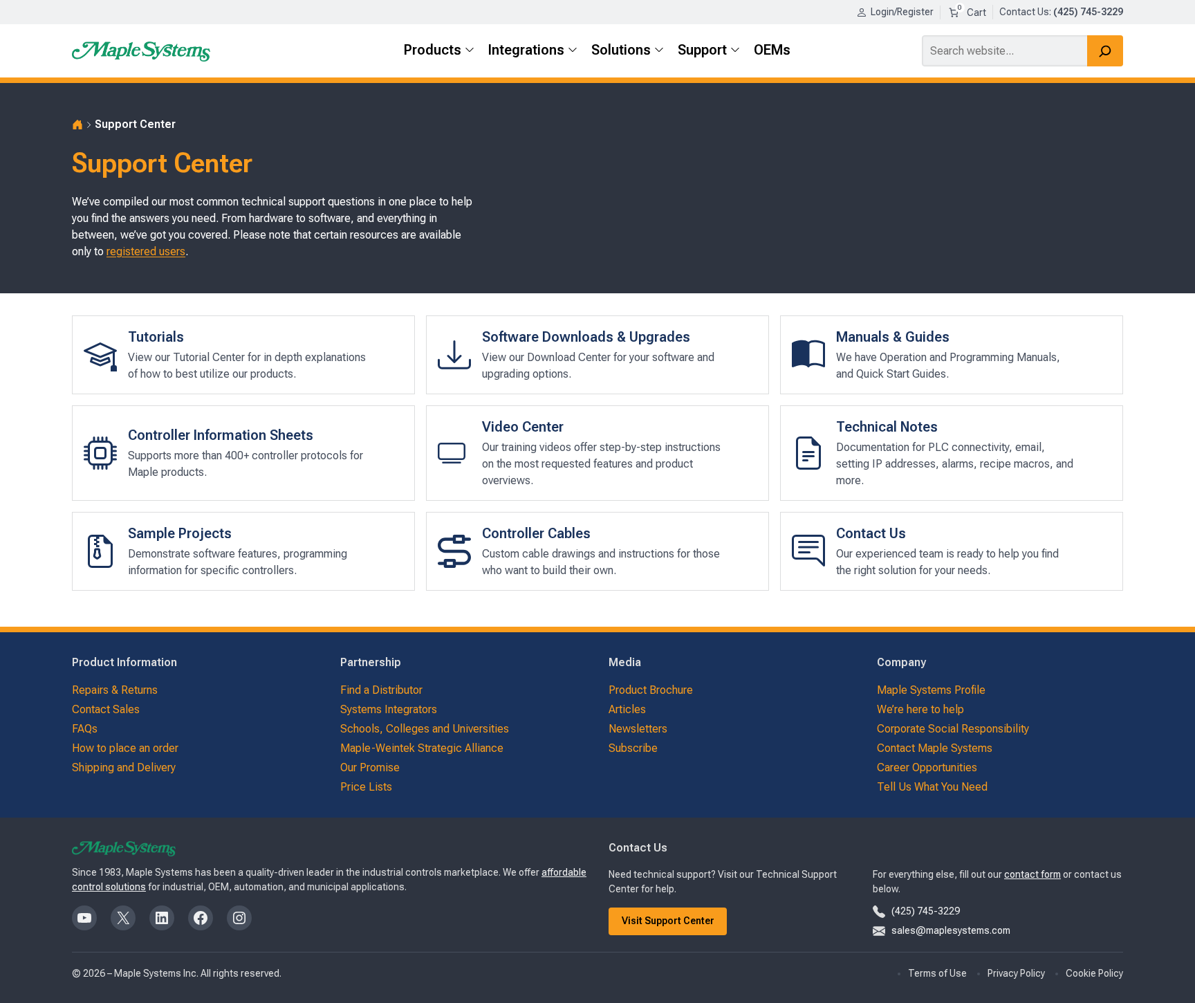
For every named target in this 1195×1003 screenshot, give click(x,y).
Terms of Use (937, 973)
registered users (145, 251)
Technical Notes (887, 426)
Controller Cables (536, 533)
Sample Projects (180, 533)
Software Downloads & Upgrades (586, 337)
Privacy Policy (1016, 973)
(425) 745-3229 (925, 911)
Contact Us (1024, 11)
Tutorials (156, 337)
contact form (1032, 874)
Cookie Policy (1094, 973)
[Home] (77, 124)
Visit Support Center (668, 920)
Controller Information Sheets (220, 435)
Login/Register (902, 11)
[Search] (1105, 50)
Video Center (523, 426)
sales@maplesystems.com (950, 930)
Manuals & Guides (892, 337)
